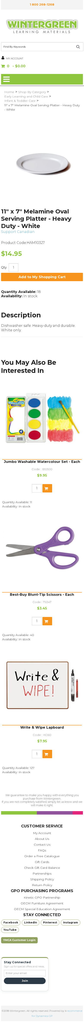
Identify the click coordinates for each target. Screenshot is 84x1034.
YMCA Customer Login (19, 940)
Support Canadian (18, 232)
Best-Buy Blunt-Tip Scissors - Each (42, 595)
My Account (42, 833)
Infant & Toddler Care (20, 101)
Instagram (70, 922)
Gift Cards (42, 862)
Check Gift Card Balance (42, 868)
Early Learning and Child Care (26, 96)
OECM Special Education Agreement (42, 909)
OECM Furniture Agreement (42, 903)
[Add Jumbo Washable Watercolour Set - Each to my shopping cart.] (47, 488)
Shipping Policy (42, 879)
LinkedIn (30, 922)
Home (9, 92)
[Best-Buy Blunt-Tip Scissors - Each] (42, 552)
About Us (42, 839)
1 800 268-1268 (42, 4)
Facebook (10, 922)
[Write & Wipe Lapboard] (42, 685)
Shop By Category (32, 92)
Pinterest (50, 922)
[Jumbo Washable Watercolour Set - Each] (42, 419)
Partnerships (42, 873)
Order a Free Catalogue (42, 856)
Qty (4, 267)
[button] (42, 66)
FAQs (42, 850)
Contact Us (42, 844)
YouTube (10, 929)
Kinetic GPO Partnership (42, 897)
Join (25, 980)
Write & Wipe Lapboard (42, 727)
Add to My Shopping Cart (42, 277)
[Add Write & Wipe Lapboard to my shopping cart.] (47, 754)
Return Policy (42, 885)
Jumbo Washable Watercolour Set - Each (42, 462)
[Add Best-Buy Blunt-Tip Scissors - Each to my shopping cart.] (47, 621)
